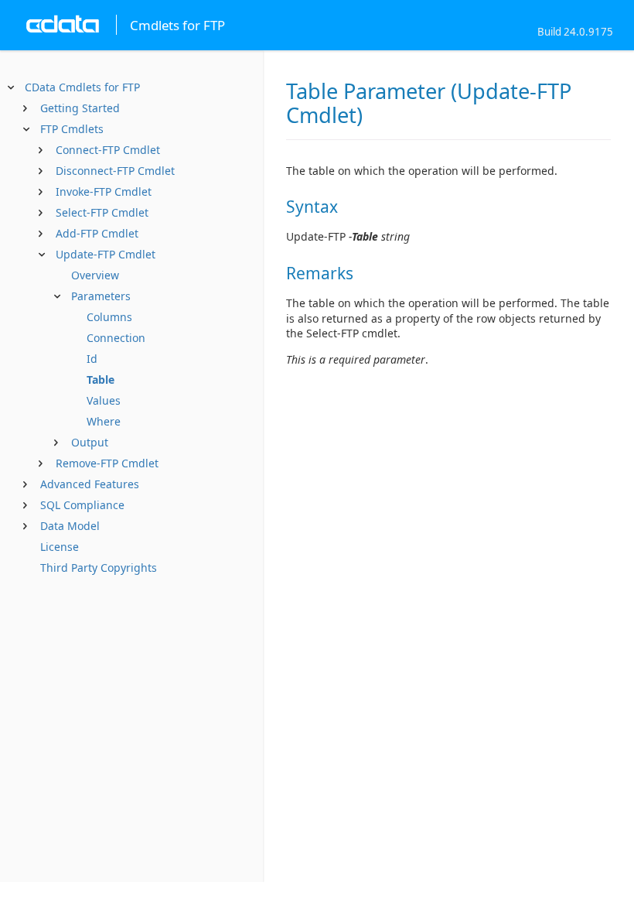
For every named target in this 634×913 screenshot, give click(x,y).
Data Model (70, 525)
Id (92, 358)
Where (104, 421)
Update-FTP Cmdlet (105, 254)
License (59, 546)
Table (100, 379)
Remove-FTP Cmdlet (107, 463)
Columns (109, 316)
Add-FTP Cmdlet (97, 233)
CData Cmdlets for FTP (82, 87)
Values (104, 400)
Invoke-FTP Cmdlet (104, 191)
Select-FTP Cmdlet (102, 212)
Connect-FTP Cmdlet (108, 149)
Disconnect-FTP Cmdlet (115, 170)
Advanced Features (89, 484)
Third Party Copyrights (98, 567)
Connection (116, 337)
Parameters (101, 296)
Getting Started (80, 108)
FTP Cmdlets (72, 128)
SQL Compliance (82, 505)
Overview (95, 275)
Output (89, 442)
